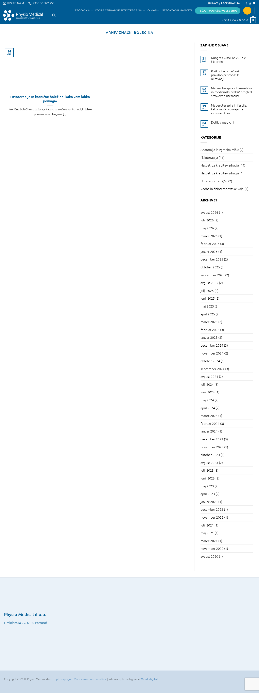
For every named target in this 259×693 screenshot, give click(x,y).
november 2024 (212, 353)
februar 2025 (210, 329)
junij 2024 (208, 392)
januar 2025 (209, 337)
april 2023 (208, 493)
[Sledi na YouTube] (254, 3)
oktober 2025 (210, 267)
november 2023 (212, 447)
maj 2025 (207, 306)
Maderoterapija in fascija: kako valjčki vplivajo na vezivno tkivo (229, 109)
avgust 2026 (209, 212)
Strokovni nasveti (177, 10)
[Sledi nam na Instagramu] (250, 3)
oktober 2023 (210, 454)
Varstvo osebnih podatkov (90, 679)
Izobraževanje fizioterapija (118, 10)
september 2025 (212, 275)
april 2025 (208, 314)
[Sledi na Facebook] (246, 3)
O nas (152, 10)
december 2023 (212, 439)
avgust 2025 (209, 282)
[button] (224, 3)
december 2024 (212, 345)
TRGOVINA (82, 10)
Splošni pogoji (64, 679)
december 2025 (212, 259)
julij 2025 (207, 290)
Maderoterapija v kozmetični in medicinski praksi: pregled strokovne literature (231, 92)
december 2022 (212, 509)
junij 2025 (208, 298)
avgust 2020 (209, 556)
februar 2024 (210, 423)
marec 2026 (209, 236)
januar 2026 (209, 251)
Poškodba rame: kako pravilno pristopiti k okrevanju (226, 75)
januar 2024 (209, 431)
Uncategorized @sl (214, 181)
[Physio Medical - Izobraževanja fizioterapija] (24, 15)
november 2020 (212, 548)
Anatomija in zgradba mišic (220, 149)
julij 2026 (207, 220)
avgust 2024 (209, 376)
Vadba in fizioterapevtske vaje (222, 188)
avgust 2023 (209, 462)
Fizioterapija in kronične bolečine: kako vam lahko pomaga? (50, 99)
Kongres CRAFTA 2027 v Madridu (228, 59)
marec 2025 (209, 321)
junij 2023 (208, 478)
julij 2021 (207, 525)
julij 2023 (207, 470)
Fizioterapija (209, 157)
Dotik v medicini (222, 122)
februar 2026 (210, 243)
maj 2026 (207, 228)
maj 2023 (207, 486)
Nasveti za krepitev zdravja (220, 165)
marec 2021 (209, 540)
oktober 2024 (210, 361)
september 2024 (212, 368)
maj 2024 (207, 400)
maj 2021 (207, 533)
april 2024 (208, 408)
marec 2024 (209, 415)
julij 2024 (207, 384)
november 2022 (212, 517)
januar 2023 (209, 501)
